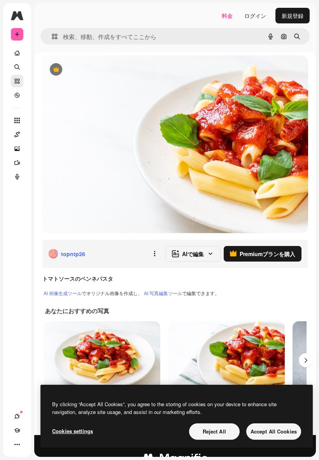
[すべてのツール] (17, 120)
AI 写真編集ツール (163, 293)
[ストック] (17, 81)
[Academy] (17, 430)
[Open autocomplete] (51, 36)
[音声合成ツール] (17, 176)
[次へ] (306, 360)
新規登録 (292, 15)
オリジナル (95, 70)
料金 (227, 15)
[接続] (17, 416)
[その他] (17, 444)
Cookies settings (72, 431)
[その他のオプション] (154, 254)
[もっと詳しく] (17, 95)
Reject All (214, 431)
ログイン (255, 15)
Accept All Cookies (274, 431)
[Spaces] (17, 134)
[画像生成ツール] (17, 148)
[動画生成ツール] (17, 162)
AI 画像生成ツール (63, 293)
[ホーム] (17, 53)
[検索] (17, 67)
